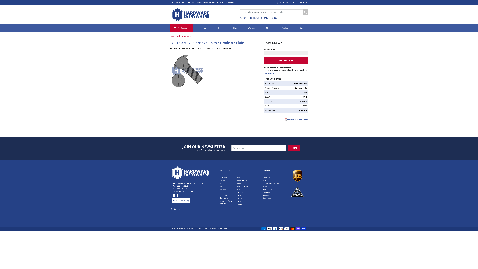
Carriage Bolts (190, 36)
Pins (239, 183)
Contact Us (266, 192)
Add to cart (286, 60)
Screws (204, 28)
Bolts (220, 28)
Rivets (268, 28)
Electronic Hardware (223, 196)
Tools (239, 201)
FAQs (264, 186)
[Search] (305, 12)
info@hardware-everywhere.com (203, 2)
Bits (221, 183)
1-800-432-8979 (179, 2)
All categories (183, 28)
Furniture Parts (225, 201)
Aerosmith (223, 177)
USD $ (173, 209)
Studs (239, 198)
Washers (251, 28)
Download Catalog (181, 200)
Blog (264, 180)
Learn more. (269, 73)
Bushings (223, 189)
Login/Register (268, 189)
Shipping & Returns (270, 183)
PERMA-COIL (242, 180)
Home (172, 36)
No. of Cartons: (270, 49)
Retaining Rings (243, 186)
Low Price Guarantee (266, 196)
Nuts (235, 28)
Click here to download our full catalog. (258, 17)
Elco (221, 192)
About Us (266, 177)
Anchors (285, 28)
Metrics (222, 204)
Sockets (303, 28)
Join (294, 147)
